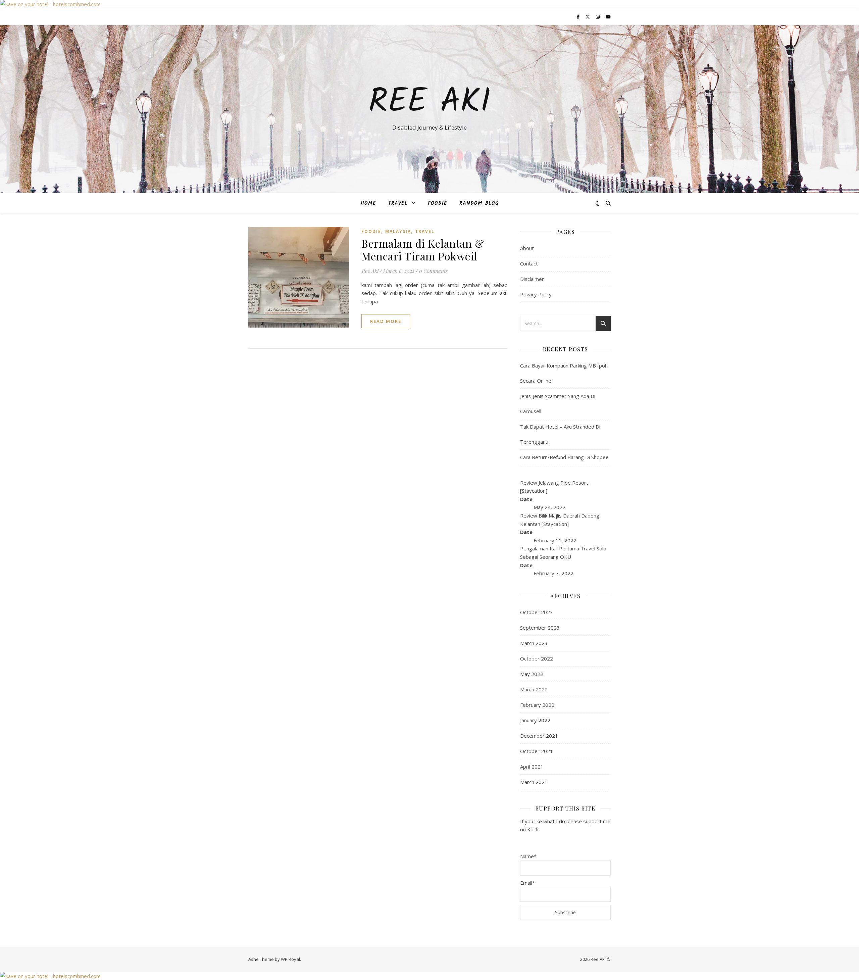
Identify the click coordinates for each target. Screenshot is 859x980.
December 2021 (539, 735)
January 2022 (535, 720)
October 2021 (536, 751)
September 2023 (540, 627)
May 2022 (531, 674)
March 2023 (534, 643)
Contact (529, 263)
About (527, 248)
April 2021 (532, 766)
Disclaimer (532, 279)
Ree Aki (429, 102)
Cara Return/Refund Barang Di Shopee (564, 457)
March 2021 (534, 782)
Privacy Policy (536, 294)
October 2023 (536, 612)
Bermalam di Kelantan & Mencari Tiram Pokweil (422, 249)
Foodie (437, 203)
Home (368, 203)
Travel (398, 203)
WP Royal (290, 959)
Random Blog (479, 203)
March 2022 (534, 689)
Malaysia (398, 231)
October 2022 (536, 658)
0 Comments (433, 270)
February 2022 (537, 704)
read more (385, 321)
